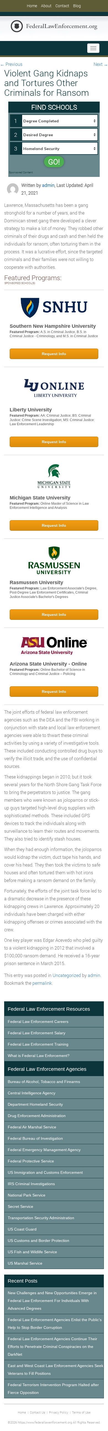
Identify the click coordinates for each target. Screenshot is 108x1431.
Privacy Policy (58, 1412)
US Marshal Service (25, 1263)
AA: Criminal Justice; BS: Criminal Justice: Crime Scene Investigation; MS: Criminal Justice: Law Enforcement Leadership (52, 420)
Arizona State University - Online (48, 664)
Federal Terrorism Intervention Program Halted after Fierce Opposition (53, 1389)
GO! (54, 161)
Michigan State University (40, 498)
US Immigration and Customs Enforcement (45, 1172)
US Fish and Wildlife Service (32, 1252)
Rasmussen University (36, 582)
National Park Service (26, 1195)
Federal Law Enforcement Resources (49, 1009)
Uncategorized (67, 975)
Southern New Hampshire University (53, 326)
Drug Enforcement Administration (37, 1115)
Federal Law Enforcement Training (38, 1044)
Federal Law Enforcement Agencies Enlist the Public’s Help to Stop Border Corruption (55, 1323)
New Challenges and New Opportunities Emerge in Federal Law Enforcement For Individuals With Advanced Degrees (52, 1301)
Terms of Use (81, 1412)
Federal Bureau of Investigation (35, 1138)
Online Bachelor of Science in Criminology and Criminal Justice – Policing (47, 672)
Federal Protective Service (31, 1161)
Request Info (54, 354)
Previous (11, 64)
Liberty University (31, 409)
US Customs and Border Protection (38, 1240)
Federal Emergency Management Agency (44, 1150)
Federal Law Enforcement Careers (38, 1021)
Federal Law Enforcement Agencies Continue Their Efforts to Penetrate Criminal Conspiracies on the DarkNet (52, 1347)
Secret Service (20, 1206)
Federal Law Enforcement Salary (36, 1033)
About (46, 5)
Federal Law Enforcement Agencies (47, 1069)
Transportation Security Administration (41, 1218)
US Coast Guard (22, 1229)
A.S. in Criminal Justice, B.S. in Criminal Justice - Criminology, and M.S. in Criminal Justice (54, 334)
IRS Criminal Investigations (31, 1184)
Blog (77, 5)
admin (48, 185)
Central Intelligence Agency (31, 1093)
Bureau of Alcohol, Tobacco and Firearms (44, 1081)
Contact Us (37, 1412)
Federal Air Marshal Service (32, 1127)
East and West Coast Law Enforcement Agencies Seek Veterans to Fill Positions (55, 1369)
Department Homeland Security (35, 1104)
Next (101, 64)
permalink (42, 983)
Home (32, 5)
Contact (62, 5)
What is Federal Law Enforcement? (39, 1055)
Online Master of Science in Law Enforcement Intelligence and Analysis (49, 506)
